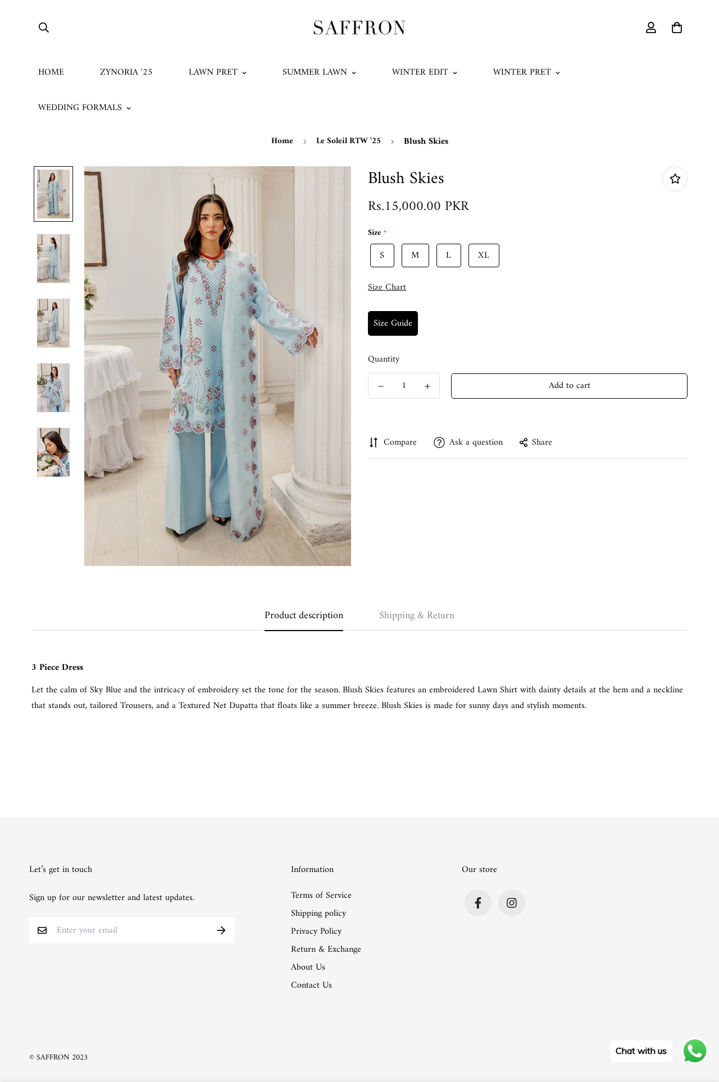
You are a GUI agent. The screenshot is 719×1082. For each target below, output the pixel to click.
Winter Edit (420, 72)
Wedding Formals (80, 108)
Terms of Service (321, 895)
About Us (308, 967)
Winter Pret (522, 72)
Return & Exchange (326, 949)
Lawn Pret (213, 72)
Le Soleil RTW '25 (348, 141)
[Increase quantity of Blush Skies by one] (427, 386)
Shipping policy (318, 913)
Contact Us (311, 985)
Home (51, 72)
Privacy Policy (316, 931)
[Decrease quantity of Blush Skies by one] (380, 386)
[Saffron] (360, 27)
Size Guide (393, 323)
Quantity (383, 359)
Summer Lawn (315, 72)
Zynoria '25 (126, 72)
